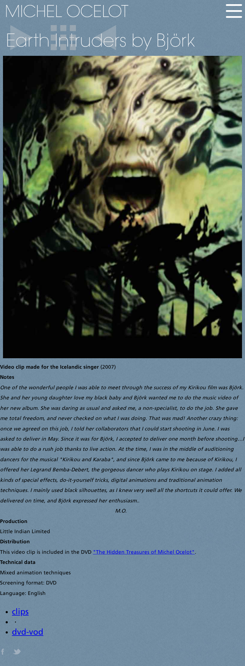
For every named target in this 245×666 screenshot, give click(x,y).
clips (20, 612)
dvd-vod (27, 632)
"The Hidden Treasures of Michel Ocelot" (144, 552)
